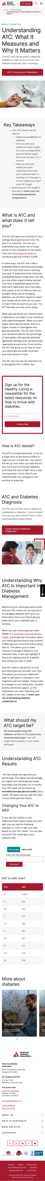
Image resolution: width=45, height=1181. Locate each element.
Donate (28, 4)
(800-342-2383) (8, 1108)
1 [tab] (17, 1038)
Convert (14, 864)
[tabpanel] (19, 1013)
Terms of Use (31, 1170)
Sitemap (11, 1165)
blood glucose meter (23, 253)
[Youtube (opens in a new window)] (35, 1143)
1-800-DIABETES (8, 1105)
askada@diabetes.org (10, 1101)
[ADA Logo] (11, 3)
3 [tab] (25, 1038)
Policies (20, 1165)
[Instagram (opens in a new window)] (16, 1143)
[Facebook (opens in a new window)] (10, 1143)
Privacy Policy (32, 1165)
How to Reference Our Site (17, 1167)
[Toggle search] (35, 3)
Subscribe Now (19, 1013)
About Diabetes (16, 10)
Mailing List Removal (16, 1170)
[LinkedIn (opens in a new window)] (23, 1143)
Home (6, 10)
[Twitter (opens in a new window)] (29, 1143)
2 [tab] (21, 1038)
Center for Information (10, 1091)
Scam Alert (33, 1167)
